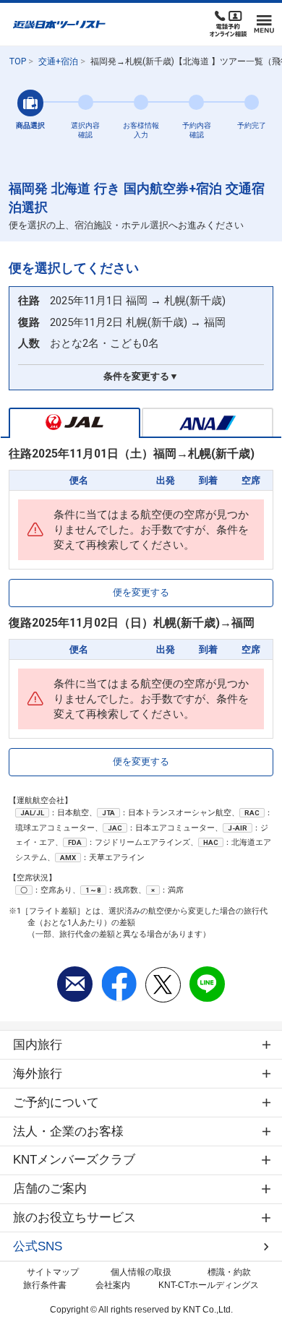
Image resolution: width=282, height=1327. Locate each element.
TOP (17, 61)
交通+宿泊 (58, 61)
